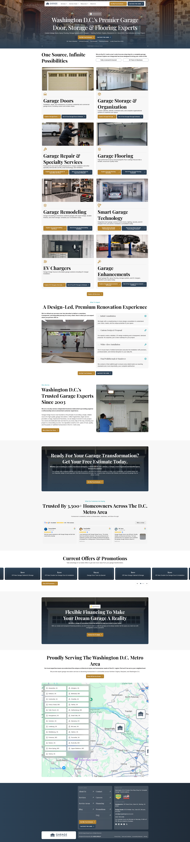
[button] (64, 3)
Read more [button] (82, 541)
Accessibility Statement (137, 836)
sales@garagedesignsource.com (124, 814)
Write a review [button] (140, 522)
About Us (93, 4)
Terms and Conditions (126, 836)
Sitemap (145, 836)
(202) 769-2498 (119, 817)
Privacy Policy (117, 836)
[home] (52, 4)
